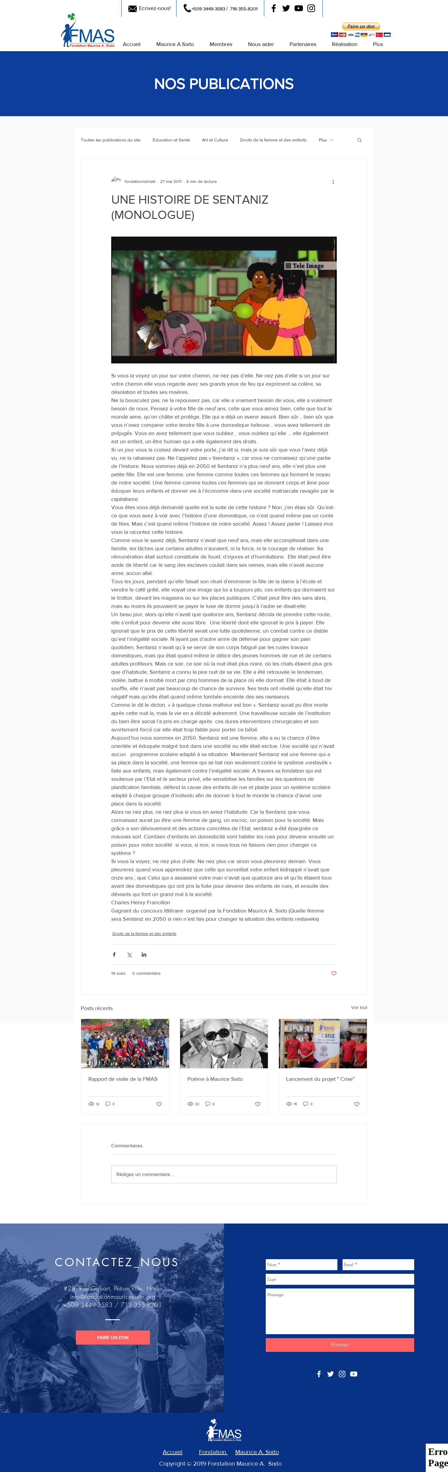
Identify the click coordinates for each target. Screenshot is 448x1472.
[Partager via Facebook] (114, 954)
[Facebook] (273, 8)
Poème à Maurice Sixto (215, 1079)
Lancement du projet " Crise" (320, 1079)
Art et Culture (215, 139)
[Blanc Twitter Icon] (330, 1374)
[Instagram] (311, 8)
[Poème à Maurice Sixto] (224, 1043)
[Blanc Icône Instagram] (342, 1374)
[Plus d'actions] (333, 181)
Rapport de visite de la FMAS (123, 1079)
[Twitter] (286, 8)
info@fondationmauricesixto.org (112, 1296)
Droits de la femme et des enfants (273, 139)
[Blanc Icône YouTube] (353, 1374)
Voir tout (359, 1007)
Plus (323, 139)
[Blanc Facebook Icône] (319, 1374)
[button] (131, 44)
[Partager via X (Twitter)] (129, 954)
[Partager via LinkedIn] (144, 954)
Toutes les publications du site (110, 139)
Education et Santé (171, 139)
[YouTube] (298, 8)
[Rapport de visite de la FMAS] (125, 1043)
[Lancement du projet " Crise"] (323, 1043)
